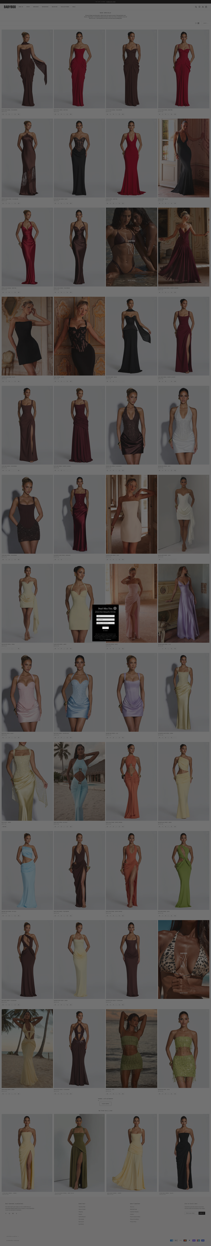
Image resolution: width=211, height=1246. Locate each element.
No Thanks (105, 630)
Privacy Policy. (108, 639)
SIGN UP (105, 627)
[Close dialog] (115, 608)
